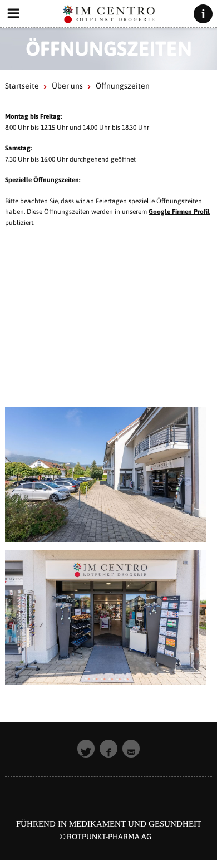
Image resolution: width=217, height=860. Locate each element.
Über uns (67, 85)
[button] (86, 749)
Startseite (22, 85)
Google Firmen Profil (179, 212)
